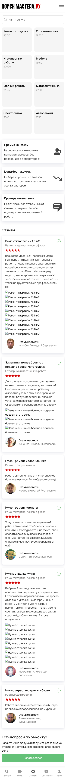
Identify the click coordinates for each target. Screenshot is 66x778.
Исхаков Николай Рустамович (37, 490)
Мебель (41, 60)
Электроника (13, 115)
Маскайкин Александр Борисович (33, 673)
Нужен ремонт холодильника (25, 461)
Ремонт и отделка (16, 33)
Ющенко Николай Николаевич (37, 444)
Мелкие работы (14, 88)
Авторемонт (44, 115)
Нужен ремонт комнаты (21, 507)
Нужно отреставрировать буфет (27, 690)
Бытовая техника (47, 88)
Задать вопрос (33, 758)
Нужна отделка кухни (20, 573)
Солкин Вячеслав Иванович (36, 556)
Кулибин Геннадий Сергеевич (37, 345)
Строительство (47, 33)
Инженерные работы (13, 62)
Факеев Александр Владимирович (30, 720)
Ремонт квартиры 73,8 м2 (22, 241)
